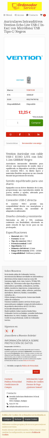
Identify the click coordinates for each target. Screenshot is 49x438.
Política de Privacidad (29, 360)
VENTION (31, 90)
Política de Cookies (35, 382)
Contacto (33, 15)
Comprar (36, 122)
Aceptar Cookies (31, 419)
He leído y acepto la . (22, 366)
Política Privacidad (13, 382)
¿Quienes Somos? (34, 387)
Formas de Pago (34, 384)
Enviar (36, 372)
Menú (9, 15)
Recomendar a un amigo (32, 143)
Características (12, 143)
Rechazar (18, 419)
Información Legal (35, 379)
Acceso (20, 15)
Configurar (7, 419)
